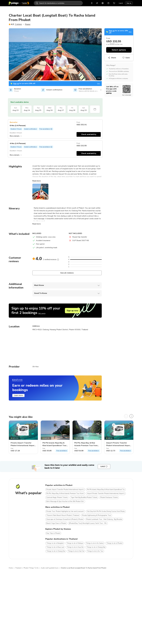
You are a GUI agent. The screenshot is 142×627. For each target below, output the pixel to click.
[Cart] (114, 3)
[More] (58, 259)
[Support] (108, 3)
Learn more (18, 395)
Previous (7, 55)
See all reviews (67, 273)
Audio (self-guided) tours (50, 568)
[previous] (126, 416)
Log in (121, 3)
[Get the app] (92, 3)
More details (14, 136)
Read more (36, 181)
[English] (102, 3)
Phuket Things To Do (31, 568)
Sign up (128, 3)
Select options (119, 50)
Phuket (27, 24)
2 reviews (18, 24)
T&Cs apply (41, 313)
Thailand (18, 568)
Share (113, 57)
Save (127, 57)
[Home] (19, 3)
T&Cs (98, 83)
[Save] (34, 423)
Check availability (88, 134)
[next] (131, 416)
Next (103, 55)
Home (11, 568)
